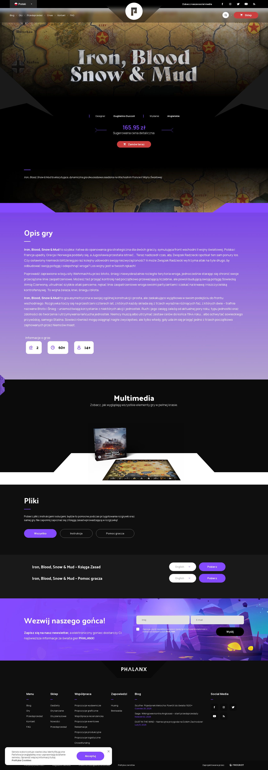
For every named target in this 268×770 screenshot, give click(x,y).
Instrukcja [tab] (76, 533)
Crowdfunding (82, 742)
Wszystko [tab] (40, 533)
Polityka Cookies (21, 760)
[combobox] (23, 4)
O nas (50, 15)
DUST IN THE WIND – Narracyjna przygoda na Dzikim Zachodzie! (169, 723)
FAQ (72, 15)
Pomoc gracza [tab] (115, 533)
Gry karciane (57, 710)
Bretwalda (116, 710)
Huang (114, 705)
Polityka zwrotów (126, 765)
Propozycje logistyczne (88, 737)
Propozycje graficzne (86, 710)
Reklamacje (81, 726)
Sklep (248, 15)
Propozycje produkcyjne (88, 732)
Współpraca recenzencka (89, 716)
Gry (20, 15)
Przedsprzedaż (34, 15)
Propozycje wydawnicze (88, 705)
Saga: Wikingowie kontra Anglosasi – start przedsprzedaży (166, 715)
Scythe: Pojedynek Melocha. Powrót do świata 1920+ (163, 707)
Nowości (55, 721)
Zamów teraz (136, 144)
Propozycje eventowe (87, 721)
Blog (12, 15)
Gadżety (55, 705)
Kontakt (61, 15)
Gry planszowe (58, 716)
